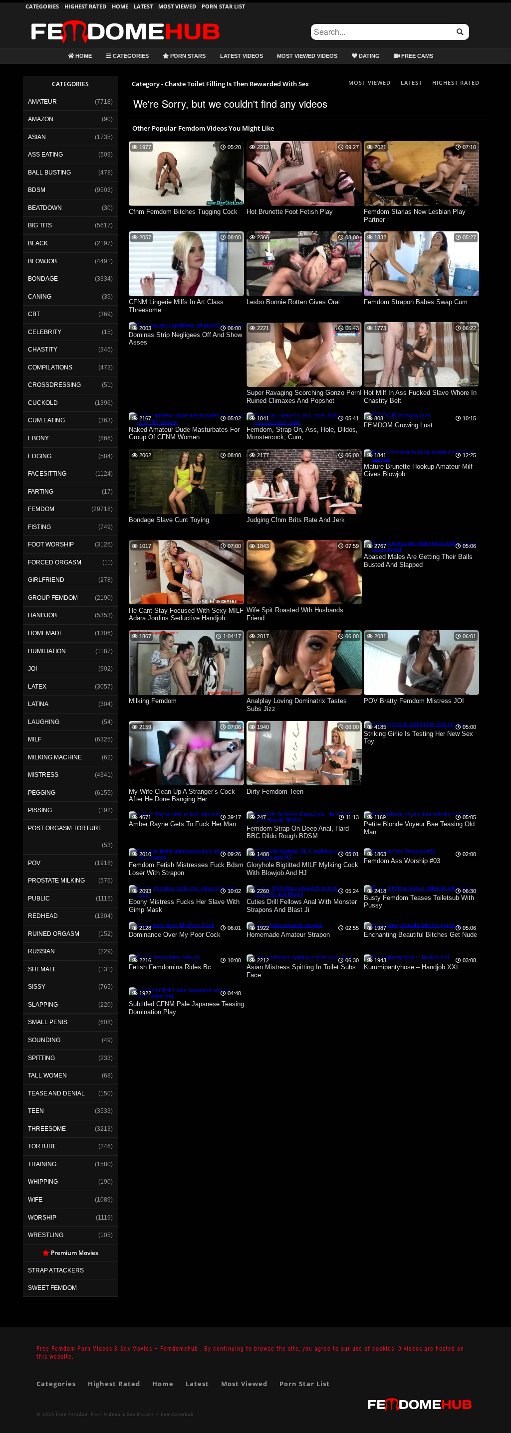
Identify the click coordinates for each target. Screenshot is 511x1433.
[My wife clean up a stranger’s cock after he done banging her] (186, 783)
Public (39, 898)
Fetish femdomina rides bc (170, 967)
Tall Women (47, 1075)
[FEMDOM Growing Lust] (397, 415)
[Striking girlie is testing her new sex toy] (415, 724)
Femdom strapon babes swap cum (416, 302)
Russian (41, 951)
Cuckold (43, 402)
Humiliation (47, 651)
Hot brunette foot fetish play (290, 211)
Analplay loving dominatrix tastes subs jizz (297, 705)
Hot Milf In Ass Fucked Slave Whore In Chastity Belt (420, 396)
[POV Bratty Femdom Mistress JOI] (421, 693)
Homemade (45, 633)
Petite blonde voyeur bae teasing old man (419, 828)
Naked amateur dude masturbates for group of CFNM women (184, 433)
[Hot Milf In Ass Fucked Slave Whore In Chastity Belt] (421, 385)
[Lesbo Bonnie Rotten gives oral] (304, 294)
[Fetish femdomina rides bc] (165, 957)
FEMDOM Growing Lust (398, 425)
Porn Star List (223, 6)
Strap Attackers (56, 1270)
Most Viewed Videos (307, 56)
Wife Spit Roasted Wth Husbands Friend (295, 614)
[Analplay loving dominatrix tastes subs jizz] (304, 693)
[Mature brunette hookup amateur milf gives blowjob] (421, 459)
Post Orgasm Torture (65, 828)
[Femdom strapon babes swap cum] (421, 294)
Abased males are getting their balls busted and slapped (418, 560)
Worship (42, 1217)
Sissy (36, 986)
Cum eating (46, 420)
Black (38, 243)
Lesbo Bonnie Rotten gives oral (293, 302)
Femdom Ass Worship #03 (402, 861)
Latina (38, 704)
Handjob (42, 615)
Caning (39, 296)
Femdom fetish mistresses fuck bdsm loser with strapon (186, 869)
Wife (35, 1199)
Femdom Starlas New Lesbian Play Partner (415, 215)
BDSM (36, 189)
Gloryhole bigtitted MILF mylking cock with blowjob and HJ (302, 869)
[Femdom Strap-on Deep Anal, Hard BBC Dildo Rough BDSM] (304, 820)
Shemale (42, 969)
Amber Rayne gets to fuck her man (182, 824)
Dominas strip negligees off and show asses (185, 339)
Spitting (41, 1058)
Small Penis (47, 1022)
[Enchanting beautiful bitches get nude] (413, 925)
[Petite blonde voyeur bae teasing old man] (417, 814)
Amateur (42, 101)
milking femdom (153, 701)
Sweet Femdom (52, 1287)
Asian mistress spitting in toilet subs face (301, 971)
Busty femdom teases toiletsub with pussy (419, 901)
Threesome (47, 1128)
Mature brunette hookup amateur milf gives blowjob (418, 470)
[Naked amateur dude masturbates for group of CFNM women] (186, 422)
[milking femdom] (186, 693)
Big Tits (40, 225)
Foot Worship (51, 544)
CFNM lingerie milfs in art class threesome (176, 306)
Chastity (42, 349)
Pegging (41, 792)
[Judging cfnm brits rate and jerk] (304, 512)
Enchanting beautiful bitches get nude (420, 934)
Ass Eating (45, 154)
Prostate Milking (56, 880)
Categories (42, 6)
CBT (34, 314)
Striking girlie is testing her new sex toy (418, 737)
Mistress (43, 774)
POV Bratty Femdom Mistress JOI (414, 701)
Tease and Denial (56, 1093)
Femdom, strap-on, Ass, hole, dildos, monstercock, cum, (302, 433)
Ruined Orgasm (53, 933)
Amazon (40, 119)
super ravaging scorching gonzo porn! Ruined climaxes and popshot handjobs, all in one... (304, 397)
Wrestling (45, 1235)
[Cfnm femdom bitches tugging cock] (186, 204)
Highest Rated (85, 6)
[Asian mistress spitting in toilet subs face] (299, 957)
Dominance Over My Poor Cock (175, 934)
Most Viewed (177, 6)
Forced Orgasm (54, 562)
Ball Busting (49, 172)
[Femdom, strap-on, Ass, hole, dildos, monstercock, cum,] (304, 422)
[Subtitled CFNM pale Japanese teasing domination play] (186, 996)
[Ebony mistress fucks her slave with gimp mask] (186, 894)
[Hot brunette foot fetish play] (304, 204)
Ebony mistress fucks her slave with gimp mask (184, 905)
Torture (42, 1146)
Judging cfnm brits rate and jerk (296, 520)
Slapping (43, 1004)
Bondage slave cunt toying (169, 520)
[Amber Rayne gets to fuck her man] (175, 814)
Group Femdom (53, 597)
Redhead (43, 915)
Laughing (43, 721)
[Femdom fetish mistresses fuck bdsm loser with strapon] (186, 857)
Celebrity (44, 332)
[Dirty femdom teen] (304, 783)
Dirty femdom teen (275, 791)
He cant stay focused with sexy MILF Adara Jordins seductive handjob (186, 614)
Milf (34, 739)
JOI (32, 668)
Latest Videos (241, 56)
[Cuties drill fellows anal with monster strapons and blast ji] (304, 894)
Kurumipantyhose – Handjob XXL (412, 967)
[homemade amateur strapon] (285, 925)
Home (120, 6)
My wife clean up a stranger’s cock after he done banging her (182, 795)
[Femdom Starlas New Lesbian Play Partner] (421, 204)
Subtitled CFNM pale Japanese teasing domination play (186, 1008)
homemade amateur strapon (288, 934)
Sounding (44, 1040)
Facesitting (47, 473)
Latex (37, 686)
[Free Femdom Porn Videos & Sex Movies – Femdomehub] (125, 20)
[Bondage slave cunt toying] (186, 512)
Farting (40, 491)
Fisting (39, 527)
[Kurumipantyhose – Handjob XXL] (407, 957)
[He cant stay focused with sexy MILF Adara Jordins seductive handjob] (186, 602)
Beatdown (45, 207)
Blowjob (42, 261)
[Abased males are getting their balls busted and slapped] (421, 549)
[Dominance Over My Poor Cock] (172, 925)
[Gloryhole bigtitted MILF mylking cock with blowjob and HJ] (304, 857)
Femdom (41, 509)
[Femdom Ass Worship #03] (400, 851)
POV (34, 863)
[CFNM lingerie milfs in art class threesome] (186, 294)
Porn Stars (187, 56)
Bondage (43, 278)
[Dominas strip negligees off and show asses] (186, 325)
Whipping (43, 1181)
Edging (39, 456)
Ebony (38, 438)
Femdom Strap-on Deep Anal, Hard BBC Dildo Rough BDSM (298, 832)
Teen (36, 1110)
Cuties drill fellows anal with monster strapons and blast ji (302, 905)
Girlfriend (46, 579)
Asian (37, 137)
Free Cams (416, 56)
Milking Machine (55, 757)
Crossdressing (54, 384)
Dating (368, 56)
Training (42, 1164)
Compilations (50, 367)
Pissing (40, 810)
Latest (143, 6)
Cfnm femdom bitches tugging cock (183, 211)
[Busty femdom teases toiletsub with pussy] (419, 888)
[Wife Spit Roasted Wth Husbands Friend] (304, 602)
